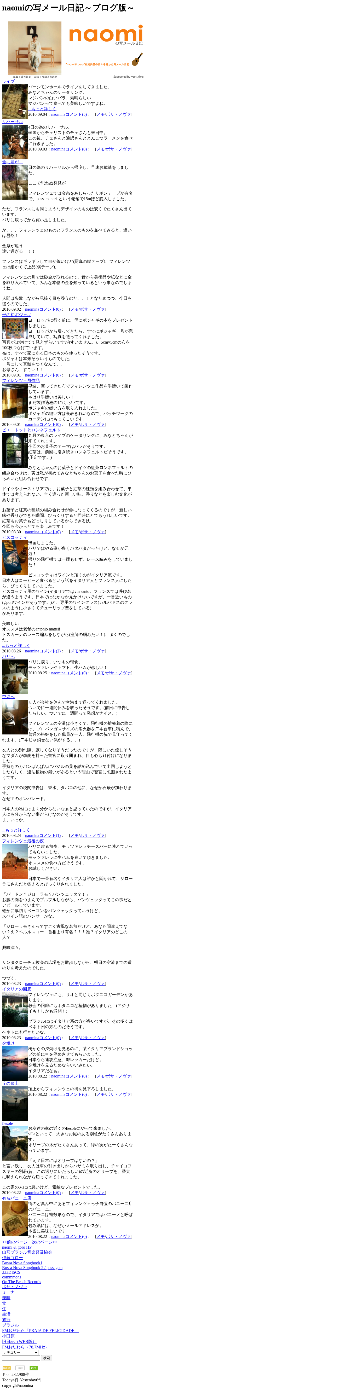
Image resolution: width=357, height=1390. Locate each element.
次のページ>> (44, 1242)
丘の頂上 (10, 1083)
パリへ (8, 656)
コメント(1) (50, 835)
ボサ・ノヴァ (118, 114)
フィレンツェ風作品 (21, 380)
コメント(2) (50, 651)
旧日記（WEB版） (19, 1341)
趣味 (6, 1297)
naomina (58, 114)
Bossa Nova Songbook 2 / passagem (32, 1267)
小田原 (8, 1336)
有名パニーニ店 (16, 1198)
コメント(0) (76, 149)
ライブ (8, 81)
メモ (100, 114)
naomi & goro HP (17, 1247)
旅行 (6, 1319)
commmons (11, 1277)
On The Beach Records (21, 1281)
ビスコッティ (14, 537)
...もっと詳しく (42, 109)
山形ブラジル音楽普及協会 (27, 1252)
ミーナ (8, 1292)
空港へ (8, 696)
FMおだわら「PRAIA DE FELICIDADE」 (40, 1330)
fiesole (7, 1123)
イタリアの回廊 (16, 989)
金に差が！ (12, 162)
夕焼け (8, 1043)
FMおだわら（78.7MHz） (25, 1347)
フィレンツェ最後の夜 (23, 841)
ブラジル (10, 1325)
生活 (6, 1314)
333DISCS (11, 1272)
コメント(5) (76, 114)
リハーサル (12, 121)
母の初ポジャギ (16, 314)
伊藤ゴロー (12, 1257)
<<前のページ (15, 1242)
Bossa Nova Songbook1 (22, 1263)
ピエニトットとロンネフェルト (31, 430)
